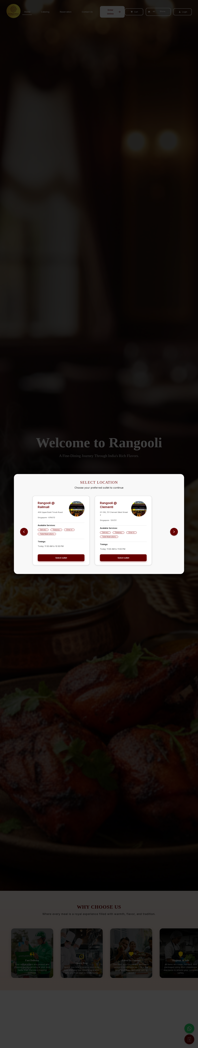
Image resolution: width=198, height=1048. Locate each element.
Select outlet (61, 558)
